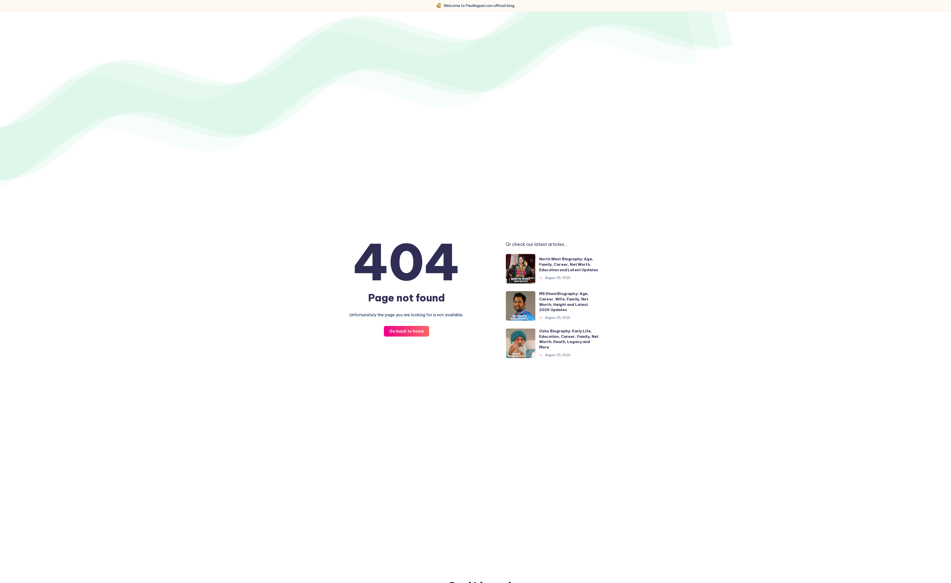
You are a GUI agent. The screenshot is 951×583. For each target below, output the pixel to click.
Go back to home (406, 331)
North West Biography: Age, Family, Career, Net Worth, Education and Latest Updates (568, 264)
